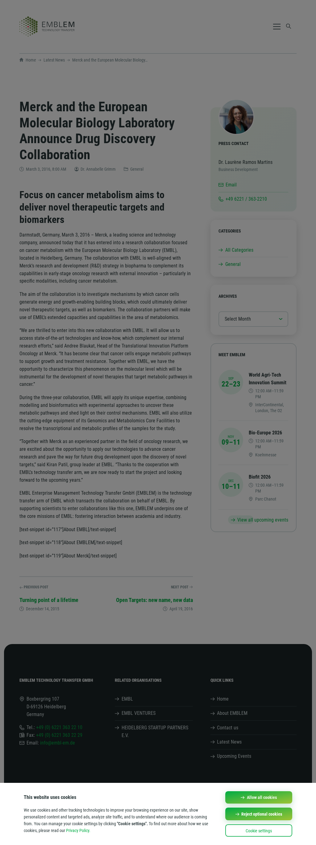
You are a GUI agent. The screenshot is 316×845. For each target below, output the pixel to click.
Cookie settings (259, 830)
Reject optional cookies (261, 814)
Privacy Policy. (78, 830)
